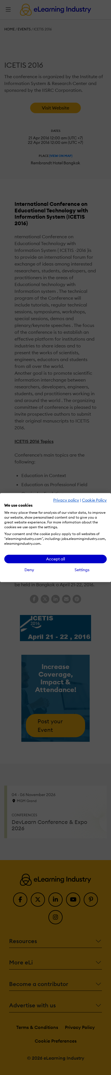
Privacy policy (66, 500)
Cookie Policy (94, 500)
